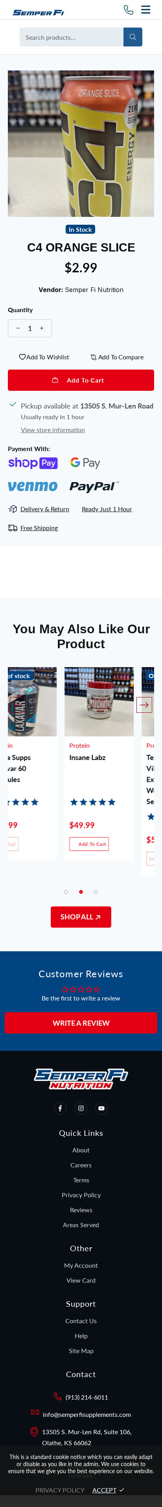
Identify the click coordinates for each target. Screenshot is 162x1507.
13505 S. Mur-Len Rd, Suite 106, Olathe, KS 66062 (87, 1437)
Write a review (81, 1023)
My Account (81, 1265)
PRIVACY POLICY (60, 1490)
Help (81, 1335)
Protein (23, 745)
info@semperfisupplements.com (87, 1414)
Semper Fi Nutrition (41, 9)
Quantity (20, 310)
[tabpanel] (42, 770)
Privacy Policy (81, 1194)
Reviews (81, 1209)
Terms (81, 1179)
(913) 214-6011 (87, 1397)
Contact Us (81, 1320)
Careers (81, 1165)
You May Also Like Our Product (81, 636)
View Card (81, 1280)
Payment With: (29, 449)
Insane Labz (31, 757)
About (81, 1150)
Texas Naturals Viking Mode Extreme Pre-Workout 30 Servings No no (114, 769)
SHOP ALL (77, 916)
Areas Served (81, 1224)
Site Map (81, 1350)
